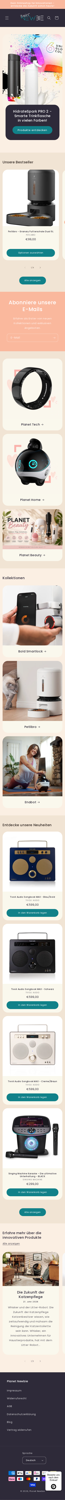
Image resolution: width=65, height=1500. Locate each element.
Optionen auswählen (30, 252)
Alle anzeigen (32, 280)
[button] (7, 18)
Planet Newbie (37, 1491)
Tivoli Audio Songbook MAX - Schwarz (32, 989)
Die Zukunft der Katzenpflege (31, 1294)
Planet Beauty (30, 555)
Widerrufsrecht (17, 1398)
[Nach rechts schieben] (40, 267)
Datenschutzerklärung (21, 1414)
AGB (9, 1406)
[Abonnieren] (54, 338)
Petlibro (30, 727)
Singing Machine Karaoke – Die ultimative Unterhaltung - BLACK (32, 1175)
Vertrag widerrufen (19, 1430)
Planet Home (30, 500)
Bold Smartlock (30, 651)
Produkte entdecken (32, 130)
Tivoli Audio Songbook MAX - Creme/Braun (32, 1081)
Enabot (30, 802)
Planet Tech (30, 424)
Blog (9, 1422)
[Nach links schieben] (25, 267)
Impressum (14, 1390)
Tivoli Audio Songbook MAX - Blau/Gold (32, 897)
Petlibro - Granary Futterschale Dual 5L (30, 231)
